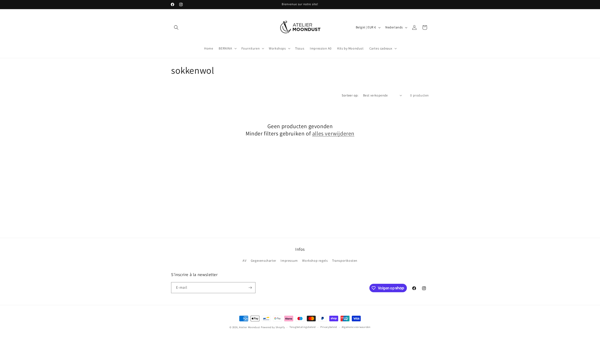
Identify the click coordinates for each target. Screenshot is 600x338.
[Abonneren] (250, 287)
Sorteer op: (350, 95)
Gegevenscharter (263, 260)
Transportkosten (344, 260)
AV (244, 260)
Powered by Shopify (273, 327)
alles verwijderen (333, 133)
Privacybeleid (328, 327)
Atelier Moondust (249, 327)
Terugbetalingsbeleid (302, 327)
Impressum (289, 260)
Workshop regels (315, 260)
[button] (176, 27)
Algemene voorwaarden (356, 327)
